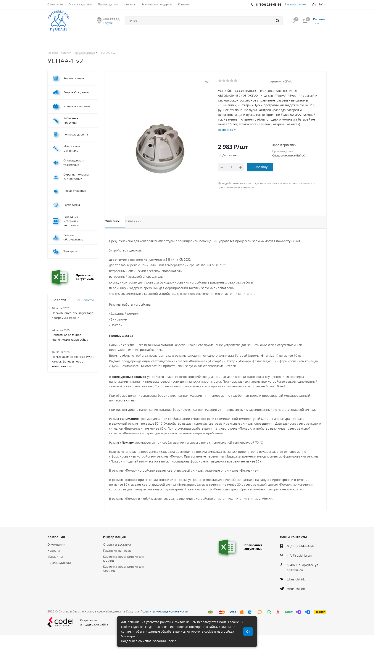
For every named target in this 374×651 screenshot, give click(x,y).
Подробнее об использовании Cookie (148, 641)
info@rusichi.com (299, 555)
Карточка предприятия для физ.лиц (123, 568)
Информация (114, 537)
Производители (59, 563)
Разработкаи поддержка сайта (94, 622)
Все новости (85, 300)
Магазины (55, 556)
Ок (248, 631)
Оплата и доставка (117, 544)
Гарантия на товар (117, 550)
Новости (53, 550)
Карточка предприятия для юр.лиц (123, 558)
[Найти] (277, 20)
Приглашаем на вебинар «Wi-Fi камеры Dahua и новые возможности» (73, 361)
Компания (56, 537)
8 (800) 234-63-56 (300, 546)
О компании (56, 544)
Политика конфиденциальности (164, 611)
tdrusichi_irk (296, 579)
